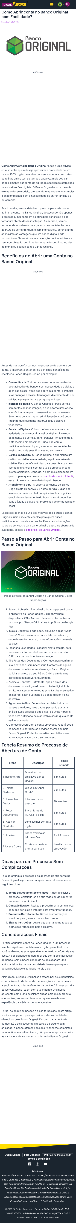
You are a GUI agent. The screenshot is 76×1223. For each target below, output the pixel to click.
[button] (52, 4)
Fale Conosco (32, 1154)
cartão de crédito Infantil (58, 476)
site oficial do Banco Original (43, 529)
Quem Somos (13, 1154)
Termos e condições (38, 1158)
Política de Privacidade (57, 1155)
